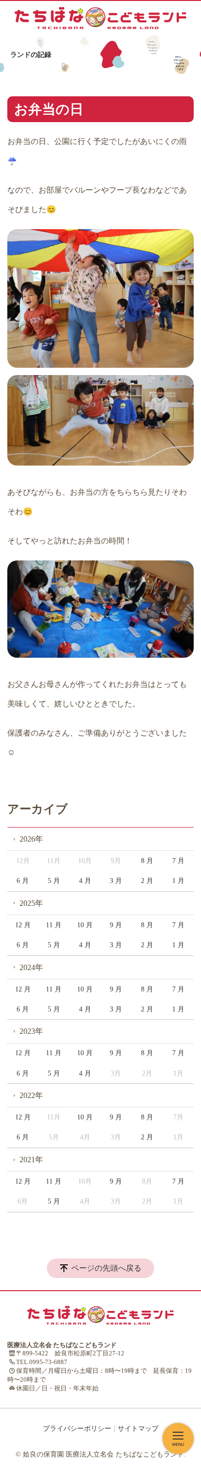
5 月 (54, 880)
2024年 (31, 967)
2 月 (147, 880)
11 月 (53, 925)
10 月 (85, 925)
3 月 (116, 880)
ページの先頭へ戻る (106, 1268)
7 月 (178, 860)
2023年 (31, 1031)
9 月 (116, 925)
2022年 (31, 1095)
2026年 (31, 839)
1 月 (178, 880)
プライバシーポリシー (77, 1428)
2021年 (31, 1159)
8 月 (147, 860)
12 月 (23, 925)
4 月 (85, 880)
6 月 (23, 880)
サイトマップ (138, 1428)
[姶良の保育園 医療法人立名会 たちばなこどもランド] (100, 18)
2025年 (31, 903)
